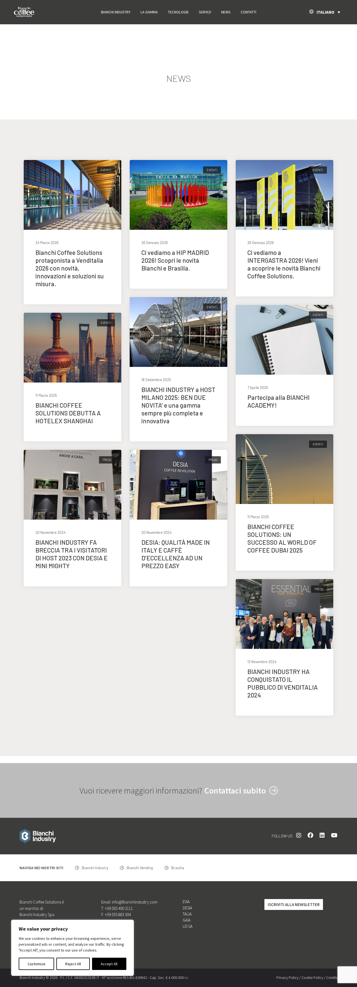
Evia (186, 901)
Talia (187, 914)
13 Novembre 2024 (261, 661)
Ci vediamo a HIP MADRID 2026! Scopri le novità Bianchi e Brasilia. (175, 260)
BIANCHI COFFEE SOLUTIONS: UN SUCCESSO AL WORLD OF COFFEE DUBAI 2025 (282, 538)
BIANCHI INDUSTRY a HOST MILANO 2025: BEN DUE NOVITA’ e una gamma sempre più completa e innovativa (178, 405)
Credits (331, 977)
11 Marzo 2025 (46, 395)
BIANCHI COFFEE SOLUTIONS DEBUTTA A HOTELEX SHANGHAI (68, 413)
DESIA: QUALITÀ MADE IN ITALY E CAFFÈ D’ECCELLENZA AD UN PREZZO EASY (175, 554)
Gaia (186, 920)
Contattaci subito (235, 790)
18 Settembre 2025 (156, 379)
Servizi (205, 12)
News (226, 12)
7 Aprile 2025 (257, 387)
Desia (187, 907)
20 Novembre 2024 (50, 532)
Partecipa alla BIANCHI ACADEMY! (278, 401)
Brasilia (177, 868)
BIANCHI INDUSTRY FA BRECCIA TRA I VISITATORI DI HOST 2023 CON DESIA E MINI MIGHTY (71, 554)
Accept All (109, 963)
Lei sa (187, 926)
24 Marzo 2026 (47, 242)
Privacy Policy (287, 977)
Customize (36, 963)
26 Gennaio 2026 (154, 242)
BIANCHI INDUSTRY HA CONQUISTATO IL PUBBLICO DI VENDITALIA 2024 (282, 683)
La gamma (149, 12)
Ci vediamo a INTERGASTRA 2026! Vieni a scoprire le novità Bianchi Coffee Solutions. (283, 264)
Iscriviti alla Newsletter (294, 904)
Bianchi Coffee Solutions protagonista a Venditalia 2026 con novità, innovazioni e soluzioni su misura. (69, 268)
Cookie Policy (312, 977)
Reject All (73, 963)
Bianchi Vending (139, 868)
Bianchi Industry (116, 12)
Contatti (248, 12)
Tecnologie (178, 12)
